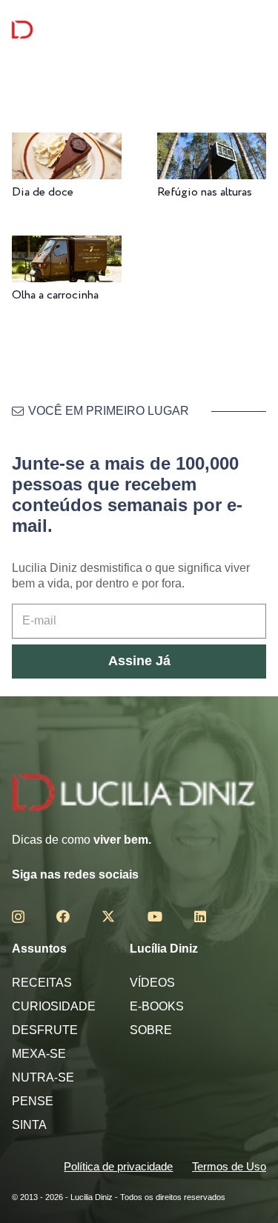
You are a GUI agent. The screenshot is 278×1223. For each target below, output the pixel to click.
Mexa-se (39, 1053)
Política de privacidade (118, 1166)
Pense (32, 1101)
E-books (157, 1006)
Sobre (151, 1030)
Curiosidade (54, 1006)
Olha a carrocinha (55, 295)
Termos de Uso (229, 1166)
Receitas (42, 982)
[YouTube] (155, 916)
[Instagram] (18, 917)
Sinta (29, 1125)
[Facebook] (63, 916)
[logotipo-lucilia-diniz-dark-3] (72, 30)
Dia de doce (42, 192)
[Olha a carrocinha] (67, 245)
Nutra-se (43, 1077)
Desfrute (45, 1030)
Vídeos (152, 982)
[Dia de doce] (67, 142)
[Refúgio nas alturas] (212, 142)
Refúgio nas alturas (204, 192)
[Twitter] (108, 916)
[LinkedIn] (200, 916)
